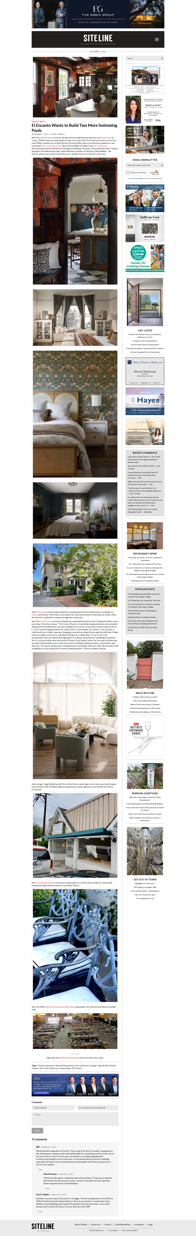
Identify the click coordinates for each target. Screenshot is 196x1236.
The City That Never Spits (145, 895)
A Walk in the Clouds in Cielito (145, 697)
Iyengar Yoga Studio (99, 1065)
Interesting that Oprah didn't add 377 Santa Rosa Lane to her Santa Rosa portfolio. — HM (143, 475)
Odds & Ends (38, 122)
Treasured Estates (44, 882)
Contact (107, 1224)
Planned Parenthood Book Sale (59, 1007)
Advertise (95, 1224)
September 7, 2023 (48, 1147)
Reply (40, 1169)
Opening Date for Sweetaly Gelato (145, 581)
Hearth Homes (47, 137)
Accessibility (113, 1230)
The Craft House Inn (51, 145)
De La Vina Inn (100, 145)
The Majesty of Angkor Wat (145, 887)
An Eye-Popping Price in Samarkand (145, 352)
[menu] (157, 39)
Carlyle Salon (46, 621)
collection (106, 137)
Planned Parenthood (64, 1065)
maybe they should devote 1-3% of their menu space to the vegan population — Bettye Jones (144, 459)
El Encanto (41, 612)
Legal (150, 1224)
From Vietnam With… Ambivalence (145, 891)
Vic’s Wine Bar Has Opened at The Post (145, 564)
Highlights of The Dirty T (145, 883)
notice (35, 614)
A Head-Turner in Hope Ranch (145, 341)
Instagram (139, 1224)
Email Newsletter (123, 1224)
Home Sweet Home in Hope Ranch (145, 344)
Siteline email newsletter (69, 1057)
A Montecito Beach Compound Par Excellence (145, 348)
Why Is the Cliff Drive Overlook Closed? (145, 814)
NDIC (136, 1230)
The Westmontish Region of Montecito (145, 712)
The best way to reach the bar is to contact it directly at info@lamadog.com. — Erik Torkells (144, 491)
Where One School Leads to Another (145, 704)
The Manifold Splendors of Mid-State (145, 708)
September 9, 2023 (58, 1194)
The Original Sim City (145, 898)
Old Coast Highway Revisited (145, 701)
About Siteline (81, 1224)
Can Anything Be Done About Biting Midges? (144, 804)
